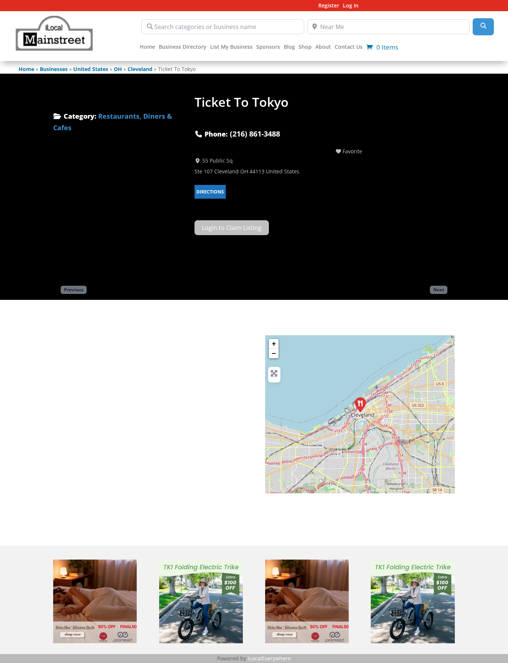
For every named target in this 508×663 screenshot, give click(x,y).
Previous (73, 289)
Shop (305, 47)
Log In (351, 6)
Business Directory (182, 47)
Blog (289, 47)
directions (210, 192)
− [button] (274, 353)
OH (118, 69)
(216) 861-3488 (255, 134)
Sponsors (268, 47)
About (323, 47)
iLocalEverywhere (269, 658)
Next (438, 289)
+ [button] (274, 343)
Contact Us (349, 47)
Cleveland (140, 69)
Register (328, 6)
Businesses (54, 69)
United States (90, 69)
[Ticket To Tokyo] (360, 404)
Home (147, 47)
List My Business (231, 47)
